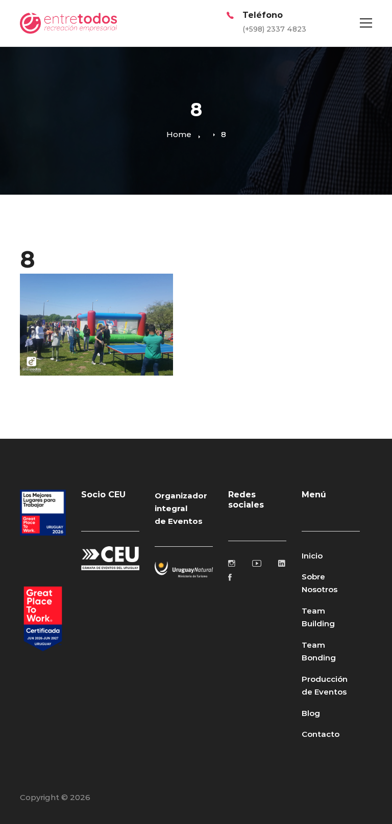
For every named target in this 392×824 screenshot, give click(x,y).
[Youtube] (256, 563)
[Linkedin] (281, 563)
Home (178, 134)
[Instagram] (231, 563)
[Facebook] (230, 577)
